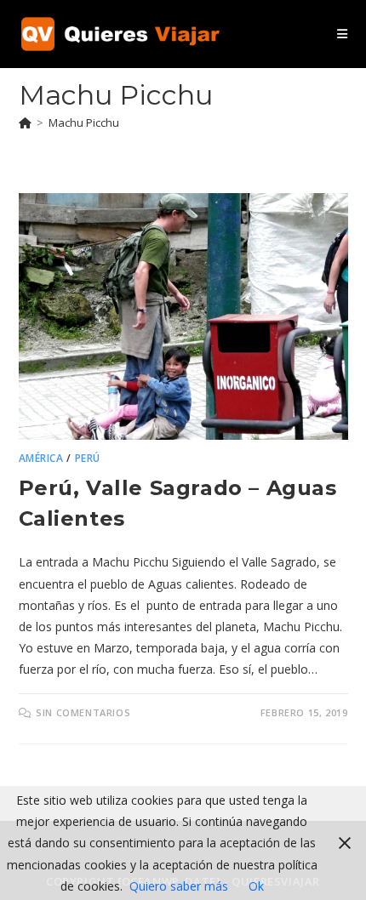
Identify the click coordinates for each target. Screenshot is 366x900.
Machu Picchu (84, 122)
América (41, 458)
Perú (87, 458)
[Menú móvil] (342, 34)
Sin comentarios (83, 712)
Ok (256, 886)
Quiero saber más (178, 886)
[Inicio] (25, 122)
